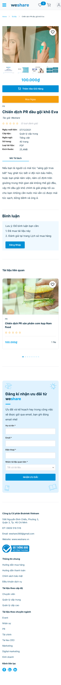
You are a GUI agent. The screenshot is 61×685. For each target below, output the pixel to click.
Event (5, 617)
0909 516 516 (13, 528)
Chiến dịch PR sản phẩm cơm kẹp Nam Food (28, 325)
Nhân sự (6, 623)
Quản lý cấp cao (10, 605)
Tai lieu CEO (8, 640)
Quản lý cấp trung (11, 599)
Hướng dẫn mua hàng (13, 564)
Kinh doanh (8, 657)
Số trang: (6, 141)
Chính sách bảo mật (12, 576)
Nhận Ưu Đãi (30, 477)
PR (3, 106)
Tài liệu (14, 16)
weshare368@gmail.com (21, 533)
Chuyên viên (8, 594)
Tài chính (6, 634)
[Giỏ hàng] (49, 5)
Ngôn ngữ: (7, 137)
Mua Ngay (30, 99)
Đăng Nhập (15, 244)
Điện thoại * (10, 450)
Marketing (7, 645)
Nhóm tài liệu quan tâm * (16, 462)
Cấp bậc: (6, 133)
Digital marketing (11, 651)
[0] (40, 5)
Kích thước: (8, 149)
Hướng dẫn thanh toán (13, 570)
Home (4, 16)
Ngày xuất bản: (9, 129)
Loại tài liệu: (8, 145)
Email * (8, 438)
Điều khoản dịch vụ (12, 581)
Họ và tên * (10, 425)
